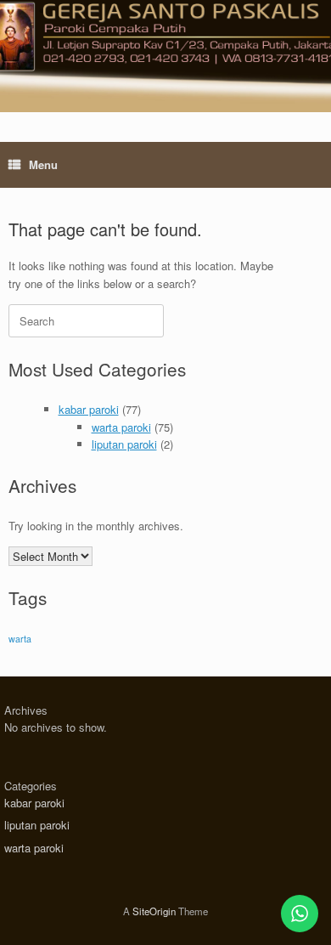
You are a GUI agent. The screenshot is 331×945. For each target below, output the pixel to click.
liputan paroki (124, 444)
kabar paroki (89, 409)
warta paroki (121, 427)
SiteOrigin (154, 911)
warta (19, 638)
